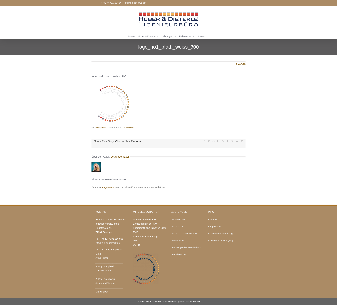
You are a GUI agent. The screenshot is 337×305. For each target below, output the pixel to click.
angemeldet (108, 187)
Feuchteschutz (179, 254)
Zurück (242, 64)
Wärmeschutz (179, 219)
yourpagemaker (100, 128)
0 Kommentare (128, 128)
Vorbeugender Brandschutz (186, 247)
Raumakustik (179, 240)
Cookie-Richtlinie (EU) (221, 240)
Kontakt (214, 219)
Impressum (215, 226)
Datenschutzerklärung (221, 233)
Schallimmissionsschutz (184, 233)
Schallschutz (178, 226)
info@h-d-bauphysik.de (136, 3)
